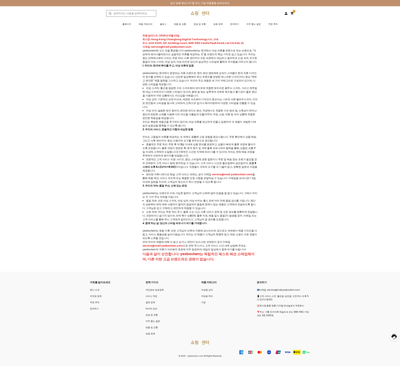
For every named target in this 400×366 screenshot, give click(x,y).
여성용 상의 (207, 289)
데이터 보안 (151, 308)
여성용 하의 (207, 296)
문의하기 (234, 24)
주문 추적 (273, 24)
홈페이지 (126, 24)
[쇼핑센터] (200, 13)
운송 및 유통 (200, 24)
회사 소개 (94, 289)
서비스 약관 (151, 296)
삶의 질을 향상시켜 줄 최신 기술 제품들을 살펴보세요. (200, 3)
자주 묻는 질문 (253, 24)
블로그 (163, 24)
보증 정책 (218, 24)
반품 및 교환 (180, 24)
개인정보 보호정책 (155, 289)
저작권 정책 (96, 296)
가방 (203, 302)
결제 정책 (150, 302)
